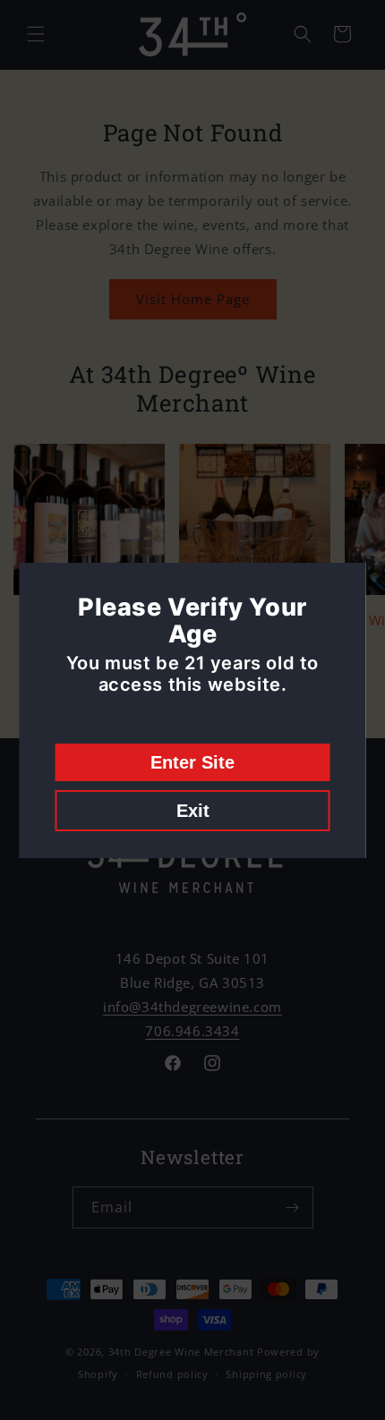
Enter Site (192, 762)
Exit (193, 811)
